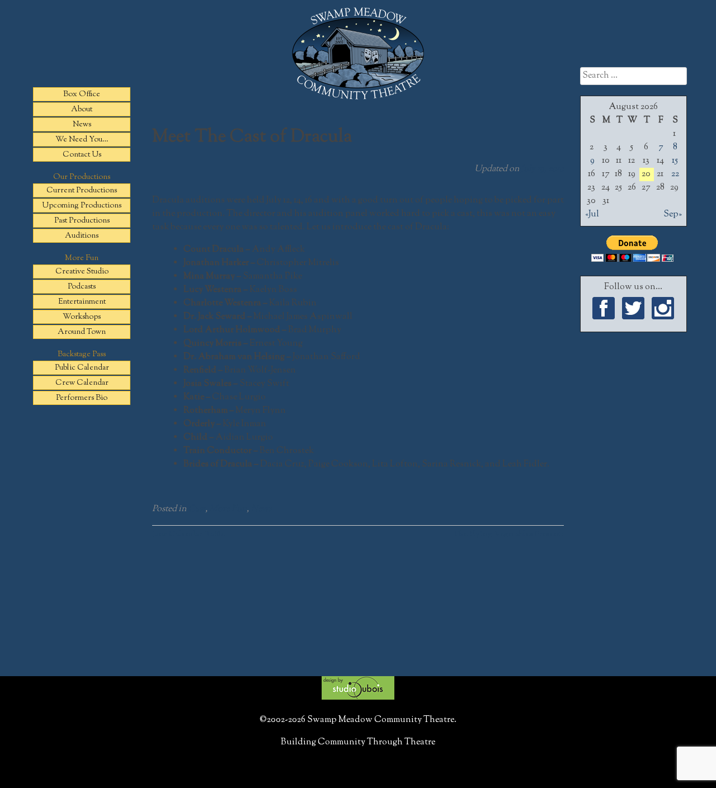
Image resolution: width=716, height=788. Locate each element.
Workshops (82, 317)
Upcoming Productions (81, 205)
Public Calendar (82, 368)
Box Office (81, 94)
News (82, 124)
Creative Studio (82, 271)
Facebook (604, 308)
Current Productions (81, 190)
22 (675, 174)
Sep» (672, 214)
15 (675, 160)
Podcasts (82, 286)
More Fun (81, 258)
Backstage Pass (82, 354)
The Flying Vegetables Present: (508, 534)
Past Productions (82, 221)
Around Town (82, 332)
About (81, 109)
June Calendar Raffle (188, 534)
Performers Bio (81, 398)
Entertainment (82, 302)
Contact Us (82, 155)
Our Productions (81, 177)
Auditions (81, 236)
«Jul (592, 214)
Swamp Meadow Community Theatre (358, 53)
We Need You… (82, 139)
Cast (196, 509)
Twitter (633, 308)
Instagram (663, 308)
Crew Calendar (82, 383)
